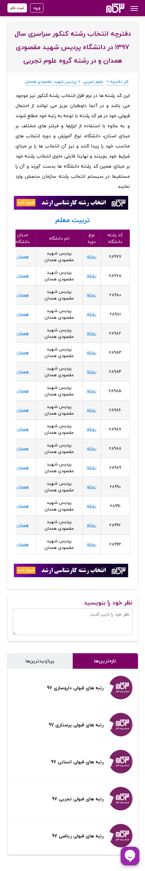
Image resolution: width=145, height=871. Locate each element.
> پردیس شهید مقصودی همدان (52, 81)
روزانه (91, 256)
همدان (23, 256)
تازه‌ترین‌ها (105, 661)
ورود (36, 7)
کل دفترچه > (117, 81)
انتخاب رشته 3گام (106, 8)
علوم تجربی (93, 81)
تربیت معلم (72, 220)
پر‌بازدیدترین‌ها (39, 661)
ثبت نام (17, 7)
